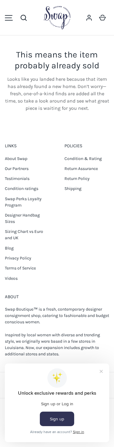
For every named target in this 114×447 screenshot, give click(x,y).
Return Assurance (81, 168)
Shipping (72, 188)
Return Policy (77, 178)
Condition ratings (21, 188)
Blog (9, 248)
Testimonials (17, 178)
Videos (11, 278)
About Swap (16, 158)
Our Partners (17, 168)
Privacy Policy (18, 258)
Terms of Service (20, 268)
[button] (23, 17)
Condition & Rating (83, 158)
